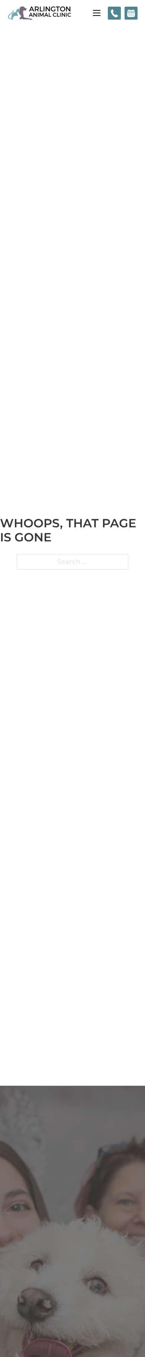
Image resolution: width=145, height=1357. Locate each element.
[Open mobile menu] (96, 13)
